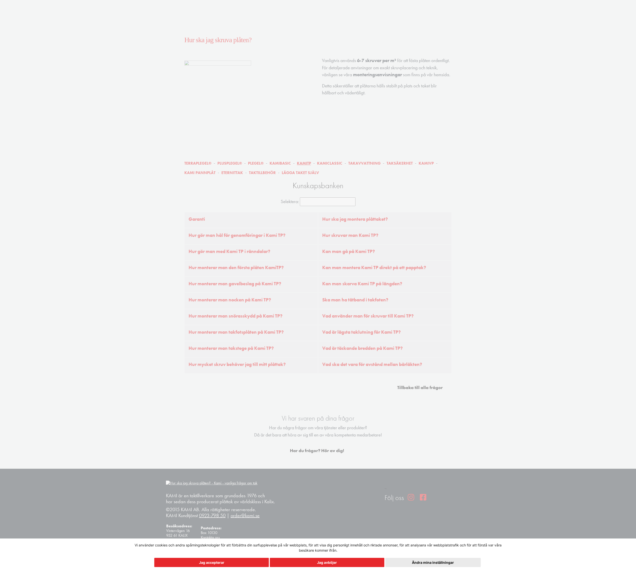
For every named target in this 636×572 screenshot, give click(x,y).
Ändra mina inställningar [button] (433, 562)
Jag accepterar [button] (211, 562)
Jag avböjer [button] (327, 562)
